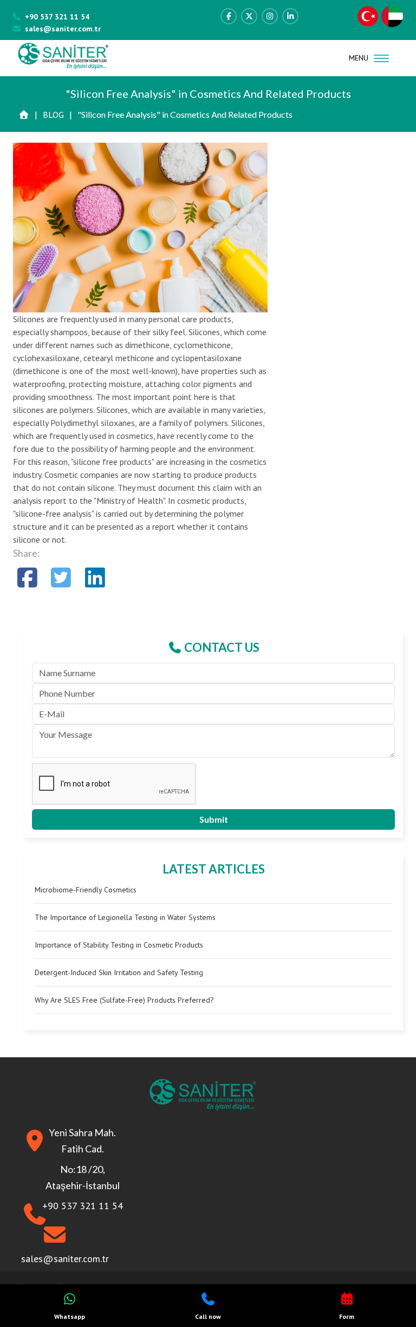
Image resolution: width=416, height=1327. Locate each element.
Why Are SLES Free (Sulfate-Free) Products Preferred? (124, 1000)
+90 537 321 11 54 (57, 17)
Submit (213, 819)
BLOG (53, 114)
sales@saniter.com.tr (63, 29)
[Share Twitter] (61, 578)
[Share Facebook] (27, 578)
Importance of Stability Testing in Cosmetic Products (119, 945)
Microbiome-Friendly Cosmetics (85, 890)
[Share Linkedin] (95, 578)
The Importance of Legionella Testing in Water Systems (125, 917)
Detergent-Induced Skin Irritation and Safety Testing (119, 972)
